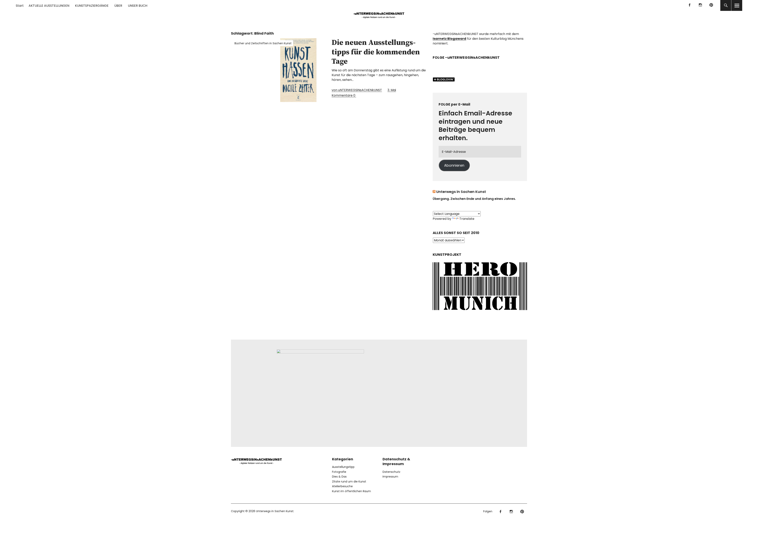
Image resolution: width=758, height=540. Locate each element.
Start (20, 5)
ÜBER (118, 5)
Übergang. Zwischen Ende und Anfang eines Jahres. (474, 198)
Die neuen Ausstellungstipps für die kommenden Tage (376, 52)
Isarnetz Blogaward (449, 38)
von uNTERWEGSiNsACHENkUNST (357, 90)
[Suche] (725, 5)
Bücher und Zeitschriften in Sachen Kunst (263, 43)
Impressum (390, 477)
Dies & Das (339, 477)
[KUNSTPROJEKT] (480, 311)
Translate (466, 218)
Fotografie (339, 472)
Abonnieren (454, 165)
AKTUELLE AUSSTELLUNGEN (49, 5)
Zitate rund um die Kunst (349, 481)
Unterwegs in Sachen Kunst (461, 191)
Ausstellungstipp (343, 467)
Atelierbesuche (342, 486)
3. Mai (391, 90)
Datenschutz (391, 472)
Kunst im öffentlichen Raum (351, 491)
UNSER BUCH (137, 5)
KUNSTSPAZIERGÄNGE (92, 5)
